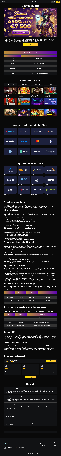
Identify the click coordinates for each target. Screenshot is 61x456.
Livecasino (23, 84)
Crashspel (36, 84)
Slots (50, 84)
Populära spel (9, 84)
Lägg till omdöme (51, 360)
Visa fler (30, 377)
